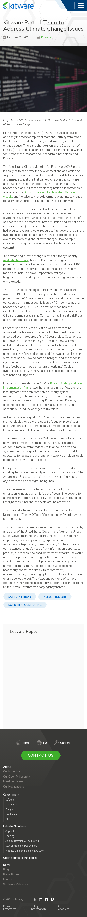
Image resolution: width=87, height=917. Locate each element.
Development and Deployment (21, 845)
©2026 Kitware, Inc (15, 899)
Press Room (11, 874)
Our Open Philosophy (16, 776)
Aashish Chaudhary (15, 260)
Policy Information (38, 908)
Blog (6, 869)
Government (11, 794)
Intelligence (11, 804)
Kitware (46, 37)
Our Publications (13, 786)
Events (7, 879)
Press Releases (55, 597)
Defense (9, 799)
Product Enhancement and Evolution (24, 850)
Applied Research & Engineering (22, 841)
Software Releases (15, 884)
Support (9, 831)
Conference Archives (65, 908)
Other (8, 819)
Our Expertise (11, 771)
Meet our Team (13, 781)
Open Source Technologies (20, 857)
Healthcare (11, 814)
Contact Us (41, 755)
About (7, 766)
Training (9, 836)
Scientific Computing (25, 605)
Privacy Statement (9, 908)
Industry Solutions (14, 826)
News (6, 864)
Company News (20, 597)
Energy (9, 809)
